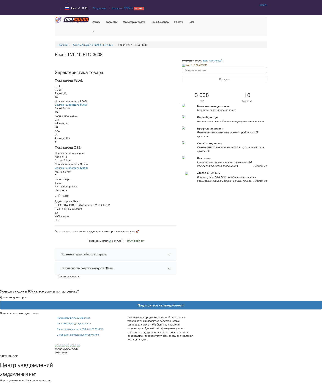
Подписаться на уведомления (161, 305)
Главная (63, 45)
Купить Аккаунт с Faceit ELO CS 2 (92, 45)
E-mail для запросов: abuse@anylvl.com (78, 334)
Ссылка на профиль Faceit (71, 104)
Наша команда (160, 21)
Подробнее (260, 165)
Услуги (96, 21)
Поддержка (99, 8)
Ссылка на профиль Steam (71, 168)
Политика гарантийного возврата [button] (84, 254)
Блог (191, 21)
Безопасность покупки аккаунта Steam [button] (87, 268)
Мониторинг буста (134, 21)
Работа (178, 21)
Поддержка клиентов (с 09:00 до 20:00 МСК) (80, 329)
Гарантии (111, 21)
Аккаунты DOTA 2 (127, 8)
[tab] (115, 254)
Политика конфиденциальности (74, 323)
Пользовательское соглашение (73, 317)
